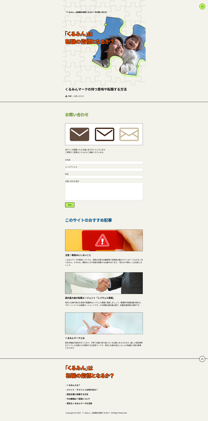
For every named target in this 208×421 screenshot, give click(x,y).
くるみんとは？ (73, 385)
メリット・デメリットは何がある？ (82, 389)
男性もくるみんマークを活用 (79, 403)
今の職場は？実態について (78, 399)
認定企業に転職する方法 (77, 394)
